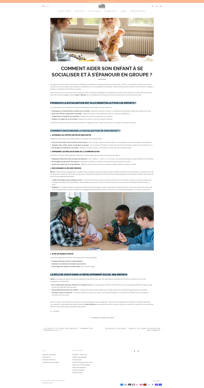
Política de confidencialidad (81, 365)
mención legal (76, 359)
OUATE (48, 380)
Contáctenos (46, 357)
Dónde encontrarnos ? (49, 359)
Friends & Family (77, 372)
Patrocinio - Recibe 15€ (79, 354)
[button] (153, 6)
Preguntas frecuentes (49, 354)
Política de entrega (78, 370)
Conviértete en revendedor (50, 362)
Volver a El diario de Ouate (103, 317)
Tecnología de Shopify (47, 382)
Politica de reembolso (79, 367)
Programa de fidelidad (79, 357)
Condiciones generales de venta (82, 362)
